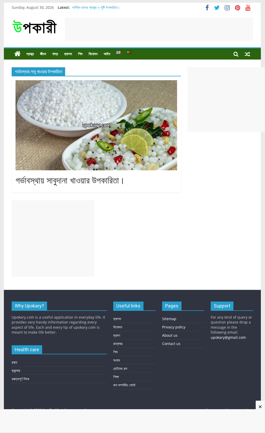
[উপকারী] (17, 53)
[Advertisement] (159, 29)
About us (170, 335)
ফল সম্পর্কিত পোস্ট (124, 385)
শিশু (80, 54)
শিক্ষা (116, 376)
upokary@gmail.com (228, 337)
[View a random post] (247, 53)
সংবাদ (116, 360)
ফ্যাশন (68, 54)
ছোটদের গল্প (120, 368)
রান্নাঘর (118, 343)
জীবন (43, 54)
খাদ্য (55, 54)
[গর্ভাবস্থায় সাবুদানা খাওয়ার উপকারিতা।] (96, 83)
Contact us (171, 343)
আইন (107, 54)
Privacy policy (173, 327)
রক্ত (14, 362)
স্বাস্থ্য (30, 54)
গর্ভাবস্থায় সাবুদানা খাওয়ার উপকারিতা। (70, 180)
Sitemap (169, 318)
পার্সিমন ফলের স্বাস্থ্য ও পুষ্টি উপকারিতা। (96, 7)
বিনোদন (93, 54)
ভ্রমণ (116, 335)
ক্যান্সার (16, 370)
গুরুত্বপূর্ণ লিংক (20, 378)
